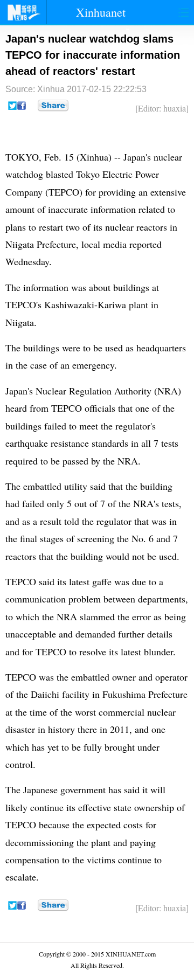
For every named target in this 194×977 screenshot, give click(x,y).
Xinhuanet (101, 12)
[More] (53, 106)
